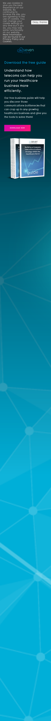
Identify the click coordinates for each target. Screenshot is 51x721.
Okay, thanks (39, 22)
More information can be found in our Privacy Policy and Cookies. (14, 38)
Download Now (17, 128)
